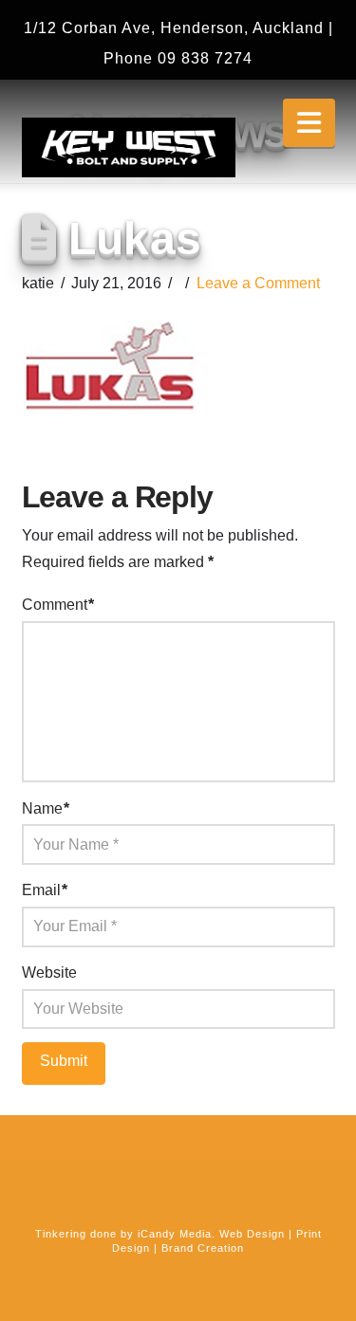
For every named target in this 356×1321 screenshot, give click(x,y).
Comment (58, 604)
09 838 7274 (205, 58)
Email (44, 890)
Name (45, 808)
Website (49, 972)
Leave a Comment (258, 283)
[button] (309, 123)
